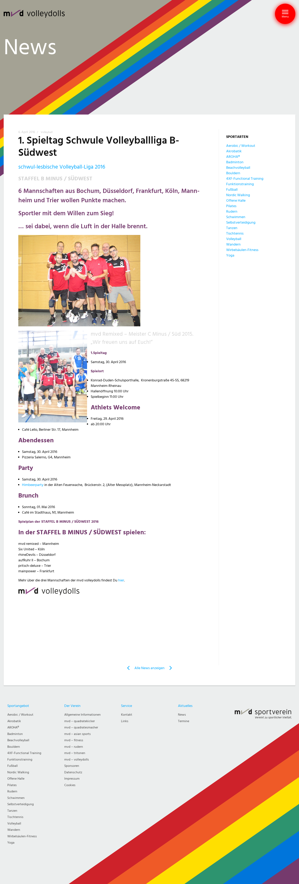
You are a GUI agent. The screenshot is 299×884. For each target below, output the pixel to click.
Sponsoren (71, 766)
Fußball (232, 189)
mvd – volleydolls (76, 759)
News (182, 715)
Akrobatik (234, 151)
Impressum (72, 779)
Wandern (233, 244)
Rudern (231, 211)
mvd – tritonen (74, 753)
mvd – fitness (73, 740)
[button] (285, 14)
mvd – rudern (73, 747)
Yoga (230, 255)
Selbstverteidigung (240, 222)
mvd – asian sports (77, 734)
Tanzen (231, 227)
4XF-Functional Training (244, 178)
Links (124, 721)
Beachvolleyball (238, 167)
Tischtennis (234, 233)
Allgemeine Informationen (82, 715)
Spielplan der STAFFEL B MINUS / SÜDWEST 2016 (58, 521)
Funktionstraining (240, 184)
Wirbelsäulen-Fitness (242, 249)
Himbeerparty (33, 484)
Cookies (69, 785)
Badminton (234, 162)
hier (121, 580)
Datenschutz (73, 772)
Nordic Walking (238, 195)
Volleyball (46, 132)
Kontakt (126, 715)
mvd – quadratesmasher (81, 727)
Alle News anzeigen (149, 668)
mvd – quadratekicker (79, 721)
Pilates (231, 206)
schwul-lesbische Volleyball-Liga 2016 (61, 167)
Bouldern (233, 173)
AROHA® (233, 156)
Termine (183, 721)
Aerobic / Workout (240, 145)
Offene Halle (236, 200)
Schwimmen (235, 217)
